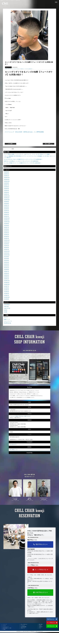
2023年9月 (6, 223)
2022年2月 (6, 247)
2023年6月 (6, 229)
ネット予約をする (40, 569)
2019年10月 (7, 284)
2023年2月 (6, 236)
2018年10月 (7, 297)
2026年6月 (6, 172)
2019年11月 (6, 282)
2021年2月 (6, 265)
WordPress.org (7, 323)
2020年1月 (6, 278)
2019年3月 (6, 291)
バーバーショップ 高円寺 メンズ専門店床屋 (24, 132)
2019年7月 (6, 286)
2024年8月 (6, 203)
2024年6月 (6, 207)
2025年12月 (7, 177)
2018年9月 (6, 299)
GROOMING (7, 304)
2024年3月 (6, 212)
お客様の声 (40, 626)
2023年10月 (7, 221)
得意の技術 (40, 624)
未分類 (5, 311)
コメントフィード (8, 321)
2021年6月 (6, 260)
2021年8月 (6, 258)
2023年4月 (6, 232)
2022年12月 (7, 240)
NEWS (5, 310)
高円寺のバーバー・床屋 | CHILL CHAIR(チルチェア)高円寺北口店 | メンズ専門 (27, 631)
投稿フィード (7, 319)
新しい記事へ (48, 143)
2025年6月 (6, 186)
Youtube (40, 625)
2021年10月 (7, 254)
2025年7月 (6, 184)
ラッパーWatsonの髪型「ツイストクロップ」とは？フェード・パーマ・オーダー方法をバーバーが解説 (27, 154)
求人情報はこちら (14, 449)
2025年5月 (6, 188)
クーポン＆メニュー (6, 626)
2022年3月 (6, 245)
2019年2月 (6, 293)
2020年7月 (6, 271)
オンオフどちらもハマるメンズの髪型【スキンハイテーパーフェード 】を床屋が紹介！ (23, 159)
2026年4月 (6, 173)
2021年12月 (7, 251)
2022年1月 (6, 249)
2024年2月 (6, 214)
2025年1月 (6, 194)
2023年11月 (6, 219)
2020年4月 (6, 273)
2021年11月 (6, 253)
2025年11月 (6, 179)
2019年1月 (6, 295)
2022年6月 (6, 243)
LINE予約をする (40, 592)
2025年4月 (6, 190)
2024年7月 (6, 205)
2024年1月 (6, 216)
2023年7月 (6, 227)
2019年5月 (6, 288)
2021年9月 (6, 256)
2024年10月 (7, 199)
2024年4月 (6, 210)
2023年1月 (6, 238)
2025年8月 (6, 183)
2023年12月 (7, 218)
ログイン (6, 317)
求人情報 (4, 629)
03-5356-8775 (13, 444)
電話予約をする (41, 544)
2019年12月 (7, 280)
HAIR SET (6, 306)
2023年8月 (6, 225)
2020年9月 (6, 269)
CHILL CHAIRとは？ (24, 624)
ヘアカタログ (23, 625)
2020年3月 (6, 275)
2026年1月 (6, 175)
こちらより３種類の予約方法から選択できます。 (20, 416)
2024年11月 (6, 197)
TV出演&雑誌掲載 (23, 626)
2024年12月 (7, 196)
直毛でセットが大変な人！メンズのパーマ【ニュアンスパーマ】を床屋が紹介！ (21, 161)
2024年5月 (6, 208)
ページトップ (5, 624)
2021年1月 (6, 267)
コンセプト (4, 625)
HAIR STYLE (8, 67)
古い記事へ (10, 143)
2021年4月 (6, 262)
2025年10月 (7, 181)
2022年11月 (6, 242)
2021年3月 (6, 264)
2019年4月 (6, 289)
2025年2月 (6, 192)
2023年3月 (6, 234)
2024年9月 (6, 201)
